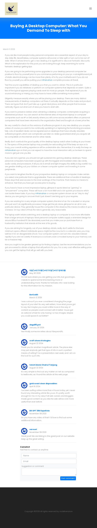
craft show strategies (40, 340)
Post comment (68, 478)
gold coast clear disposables (43, 383)
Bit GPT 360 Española (39, 410)
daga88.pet (35, 324)
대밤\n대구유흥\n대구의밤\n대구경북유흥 (47, 270)
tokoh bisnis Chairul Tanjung (43, 365)
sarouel (33, 429)
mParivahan (46, 80)
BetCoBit (33, 294)
